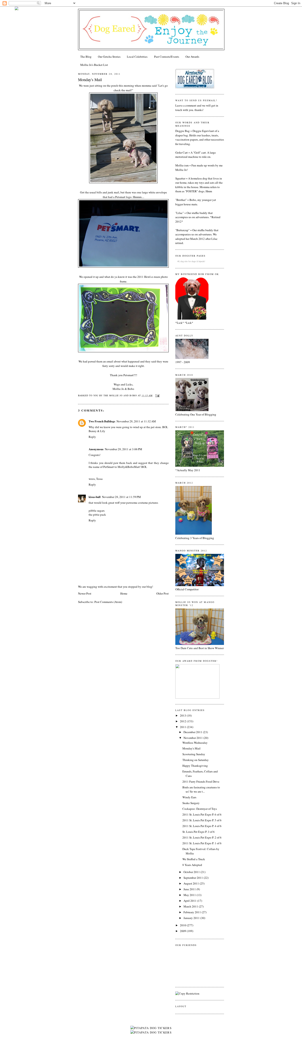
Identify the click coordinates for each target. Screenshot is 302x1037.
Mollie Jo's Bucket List (94, 65)
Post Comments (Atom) (108, 602)
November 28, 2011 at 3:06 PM (123, 449)
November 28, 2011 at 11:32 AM (136, 421)
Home (123, 593)
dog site (184, 261)
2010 (183, 925)
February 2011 (192, 912)
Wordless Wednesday (195, 743)
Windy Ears (189, 797)
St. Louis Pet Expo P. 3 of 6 (198, 832)
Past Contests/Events (166, 57)
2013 (183, 715)
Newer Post (84, 593)
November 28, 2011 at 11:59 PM (121, 497)
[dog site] (197, 698)
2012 (183, 721)
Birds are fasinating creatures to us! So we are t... (201, 789)
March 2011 (191, 906)
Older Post (162, 593)
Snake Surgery (191, 803)
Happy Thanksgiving (195, 766)
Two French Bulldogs (102, 421)
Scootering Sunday (193, 754)
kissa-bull (95, 497)
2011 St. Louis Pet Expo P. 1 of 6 (202, 843)
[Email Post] (156, 395)
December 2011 (193, 732)
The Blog (86, 57)
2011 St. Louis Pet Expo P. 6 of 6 (202, 814)
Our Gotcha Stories (109, 57)
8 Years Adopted (192, 865)
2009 (183, 931)
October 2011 (192, 872)
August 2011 (191, 883)
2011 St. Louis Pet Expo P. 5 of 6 (202, 820)
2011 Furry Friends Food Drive (200, 781)
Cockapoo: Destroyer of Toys (199, 809)
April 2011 (190, 901)
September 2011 (193, 878)
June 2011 (190, 889)
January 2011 (191, 918)
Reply (92, 437)
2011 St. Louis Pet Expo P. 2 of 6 (202, 837)
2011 (183, 727)
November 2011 (193, 738)
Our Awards (192, 57)
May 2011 (190, 895)
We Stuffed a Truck (193, 859)
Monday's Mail (90, 79)
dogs (193, 261)
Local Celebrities (137, 57)
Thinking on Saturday (195, 760)
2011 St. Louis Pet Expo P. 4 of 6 (202, 826)
